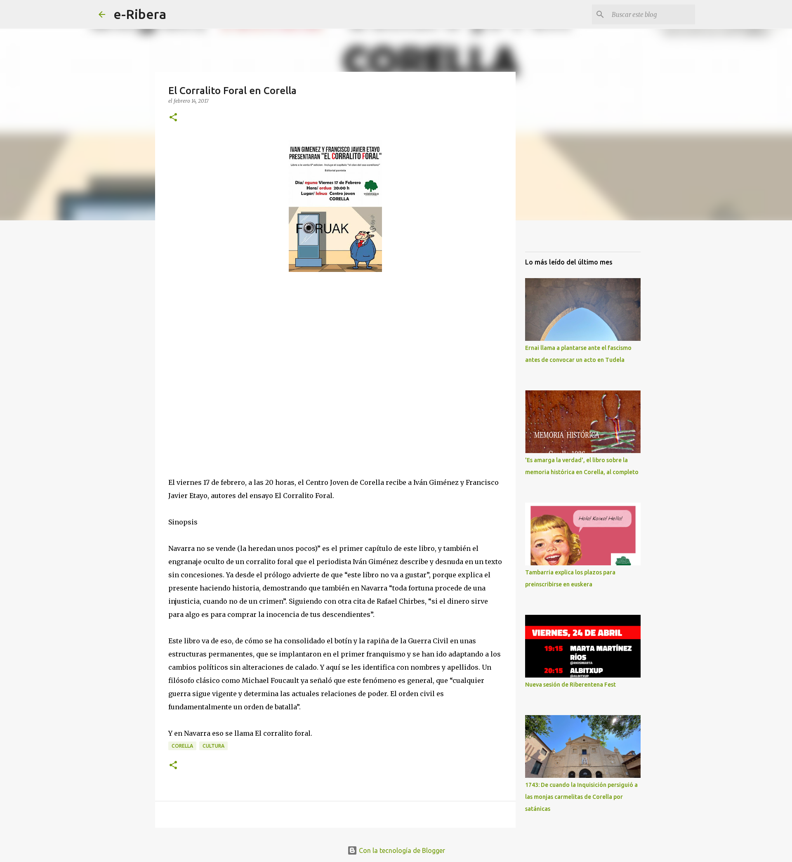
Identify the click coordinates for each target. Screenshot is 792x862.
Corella (182, 746)
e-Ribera (139, 14)
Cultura (213, 746)
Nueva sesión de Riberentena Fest (570, 684)
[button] (173, 117)
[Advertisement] (230, 380)
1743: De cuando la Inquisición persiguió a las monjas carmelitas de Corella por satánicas (581, 797)
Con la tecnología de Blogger (401, 850)
